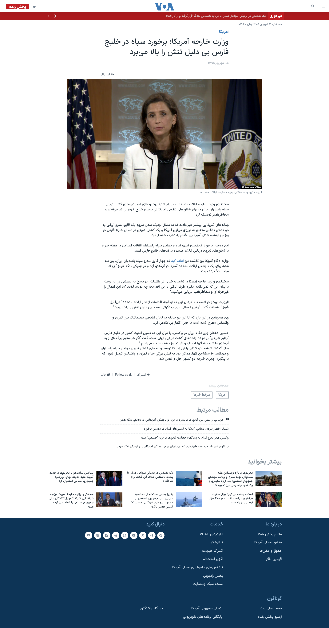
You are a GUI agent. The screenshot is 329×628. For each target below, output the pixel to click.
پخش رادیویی (213, 575)
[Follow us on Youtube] (133, 535)
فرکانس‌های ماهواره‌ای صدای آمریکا (197, 567)
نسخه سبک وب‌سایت (207, 584)
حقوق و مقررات (271, 550)
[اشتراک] (88, 535)
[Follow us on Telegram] (151, 535)
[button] (55, 16)
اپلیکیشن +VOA (211, 534)
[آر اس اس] (106, 535)
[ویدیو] (35, 7)
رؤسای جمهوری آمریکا (206, 608)
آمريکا (224, 32)
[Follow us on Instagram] (124, 535)
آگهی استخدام (213, 559)
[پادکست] (97, 535)
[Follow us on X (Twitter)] (142, 535)
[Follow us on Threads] (115, 535)
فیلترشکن (216, 542)
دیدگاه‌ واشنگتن (151, 608)
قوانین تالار (274, 559)
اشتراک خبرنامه (212, 550)
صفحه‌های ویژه (271, 608)
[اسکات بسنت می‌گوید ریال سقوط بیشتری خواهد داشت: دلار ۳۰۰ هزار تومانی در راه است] (269, 499)
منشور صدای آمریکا (268, 542)
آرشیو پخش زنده (270, 616)
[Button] (107, 74)
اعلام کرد (177, 261)
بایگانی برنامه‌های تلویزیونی (202, 616)
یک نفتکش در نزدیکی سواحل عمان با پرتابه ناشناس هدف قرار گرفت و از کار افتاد (216, 16)
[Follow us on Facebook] (160, 535)
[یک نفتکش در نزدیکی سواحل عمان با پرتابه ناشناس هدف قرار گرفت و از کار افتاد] (189, 478)
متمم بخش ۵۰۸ (270, 534)
